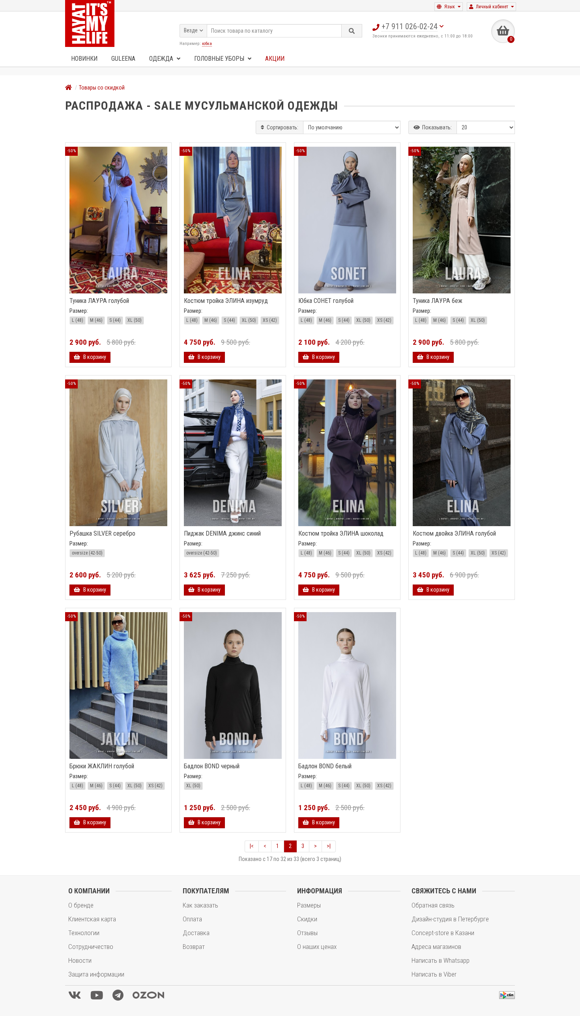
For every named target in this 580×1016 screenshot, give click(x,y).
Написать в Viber (434, 974)
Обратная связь (433, 905)
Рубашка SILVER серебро (102, 533)
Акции (274, 58)
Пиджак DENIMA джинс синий (222, 533)
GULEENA (123, 58)
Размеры (309, 905)
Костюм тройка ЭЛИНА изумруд (226, 300)
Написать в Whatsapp (441, 960)
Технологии (83, 933)
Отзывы (307, 933)
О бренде (81, 905)
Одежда (162, 58)
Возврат (194, 947)
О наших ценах (317, 947)
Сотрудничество (90, 947)
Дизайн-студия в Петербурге (450, 919)
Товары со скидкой (102, 87)
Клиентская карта (92, 919)
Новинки (84, 58)
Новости (80, 960)
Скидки (307, 919)
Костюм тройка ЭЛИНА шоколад (341, 533)
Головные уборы (220, 58)
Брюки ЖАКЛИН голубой (101, 766)
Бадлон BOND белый (325, 766)
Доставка (196, 933)
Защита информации (96, 974)
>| (329, 846)
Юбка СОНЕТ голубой (326, 300)
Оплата (192, 919)
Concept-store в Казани (443, 933)
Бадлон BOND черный (211, 766)
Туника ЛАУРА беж (437, 300)
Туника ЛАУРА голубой (99, 300)
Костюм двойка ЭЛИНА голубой (454, 533)
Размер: (78, 311)
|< (252, 846)
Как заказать (200, 905)
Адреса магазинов (436, 947)
